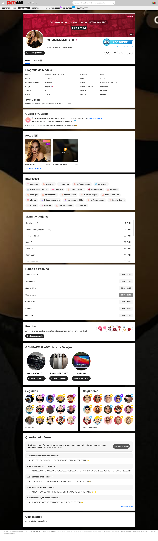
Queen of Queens (94, 118)
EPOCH (52, 531)
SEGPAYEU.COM (61, 531)
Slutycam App (82, 8)
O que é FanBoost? (125, 47)
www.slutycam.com (34, 531)
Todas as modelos (9, 8)
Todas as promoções (52, 8)
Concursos (67, 8)
